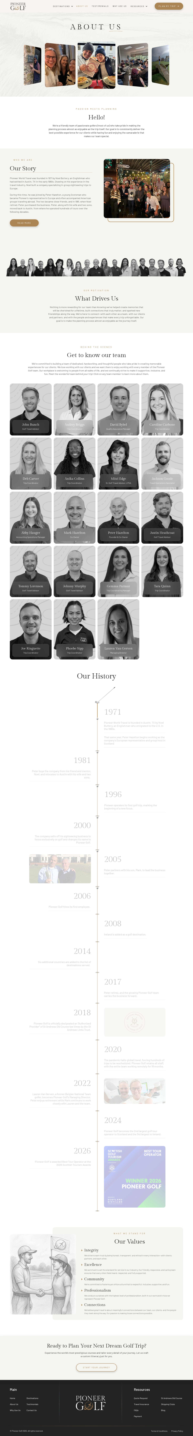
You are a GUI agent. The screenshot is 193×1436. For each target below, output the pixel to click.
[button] (63, 6)
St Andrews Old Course (171, 1398)
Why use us (120, 6)
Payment (138, 1416)
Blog (163, 1410)
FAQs (136, 1410)
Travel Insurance (141, 1404)
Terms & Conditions (159, 1431)
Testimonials (100, 6)
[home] (30, 6)
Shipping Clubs (168, 1404)
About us (82, 6)
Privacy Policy (177, 1431)
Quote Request (141, 1398)
